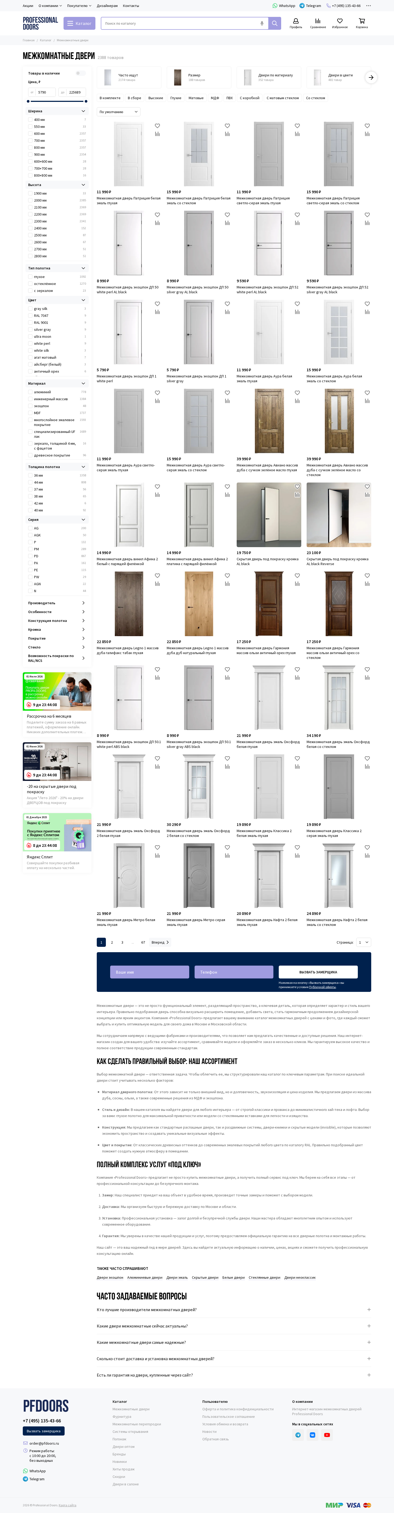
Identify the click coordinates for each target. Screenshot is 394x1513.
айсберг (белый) (60, 364)
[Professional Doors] (40, 23)
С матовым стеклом (283, 97)
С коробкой (249, 97)
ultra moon (60, 336)
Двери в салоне (126, 1484)
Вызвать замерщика (318, 972)
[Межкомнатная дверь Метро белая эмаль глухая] (129, 875)
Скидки (119, 1476)
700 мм (60, 140)
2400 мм (60, 228)
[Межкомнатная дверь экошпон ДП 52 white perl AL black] (269, 243)
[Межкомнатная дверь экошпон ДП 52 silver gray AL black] (339, 243)
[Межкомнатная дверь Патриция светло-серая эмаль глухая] (269, 154)
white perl (60, 343)
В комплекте (110, 97)
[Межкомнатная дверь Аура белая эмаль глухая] (269, 332)
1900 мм (60, 193)
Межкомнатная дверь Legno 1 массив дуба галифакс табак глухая (128, 650)
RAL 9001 (60, 322)
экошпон (60, 405)
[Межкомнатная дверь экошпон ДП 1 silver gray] (199, 332)
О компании (302, 1401)
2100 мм (60, 207)
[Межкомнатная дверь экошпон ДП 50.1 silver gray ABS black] (199, 697)
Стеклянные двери (264, 1277)
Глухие (175, 97)
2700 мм (60, 249)
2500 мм (60, 235)
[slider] (28, 101)
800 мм (60, 147)
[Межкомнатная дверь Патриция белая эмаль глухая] (129, 154)
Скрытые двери (205, 1277)
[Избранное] (157, 126)
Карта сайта (67, 1505)
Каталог (45, 40)
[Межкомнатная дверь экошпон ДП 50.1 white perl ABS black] (129, 697)
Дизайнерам (107, 5)
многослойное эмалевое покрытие (60, 422)
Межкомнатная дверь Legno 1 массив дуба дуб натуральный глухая (198, 650)
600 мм (60, 133)
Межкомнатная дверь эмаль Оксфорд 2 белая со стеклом (198, 833)
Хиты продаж (124, 1469)
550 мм (60, 126)
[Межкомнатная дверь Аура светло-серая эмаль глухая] (129, 421)
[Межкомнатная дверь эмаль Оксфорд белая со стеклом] (339, 697)
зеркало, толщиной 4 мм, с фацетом (60, 446)
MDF (60, 412)
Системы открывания (130, 1431)
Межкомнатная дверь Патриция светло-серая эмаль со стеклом (333, 200)
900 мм (60, 154)
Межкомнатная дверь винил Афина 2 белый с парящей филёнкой (127, 561)
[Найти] (274, 23)
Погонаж (119, 1439)
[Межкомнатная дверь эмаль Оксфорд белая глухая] (269, 697)
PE (60, 570)
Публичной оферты (322, 987)
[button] (97, 77)
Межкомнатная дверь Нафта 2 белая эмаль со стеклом (337, 922)
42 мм (60, 503)
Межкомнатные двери (131, 1409)
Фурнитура (122, 1416)
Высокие (155, 97)
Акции (28, 5)
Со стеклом (315, 97)
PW (60, 576)
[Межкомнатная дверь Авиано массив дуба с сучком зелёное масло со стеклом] (339, 421)
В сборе (134, 97)
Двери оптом (124, 1446)
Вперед (158, 942)
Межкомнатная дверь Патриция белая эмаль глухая (129, 200)
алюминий (60, 392)
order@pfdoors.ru (44, 1443)
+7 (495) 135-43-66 (346, 5)
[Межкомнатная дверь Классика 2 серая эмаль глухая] (339, 786)
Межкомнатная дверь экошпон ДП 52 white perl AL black (267, 289)
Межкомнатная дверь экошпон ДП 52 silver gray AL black (337, 289)
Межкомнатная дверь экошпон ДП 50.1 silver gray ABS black (199, 744)
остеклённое (60, 283)
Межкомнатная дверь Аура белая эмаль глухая (264, 378)
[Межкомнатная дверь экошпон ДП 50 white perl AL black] (129, 243)
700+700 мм (60, 168)
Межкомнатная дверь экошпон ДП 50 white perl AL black (127, 289)
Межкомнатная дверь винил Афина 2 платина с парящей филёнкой (197, 561)
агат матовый (60, 357)
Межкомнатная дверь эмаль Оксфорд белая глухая (268, 744)
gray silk (60, 308)
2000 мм (60, 200)
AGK (60, 535)
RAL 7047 (60, 315)
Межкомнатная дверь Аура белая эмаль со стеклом (334, 378)
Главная (29, 40)
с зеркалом (60, 290)
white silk (60, 350)
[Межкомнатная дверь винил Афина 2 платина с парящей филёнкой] (199, 515)
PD (60, 556)
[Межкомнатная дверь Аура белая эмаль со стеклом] (339, 332)
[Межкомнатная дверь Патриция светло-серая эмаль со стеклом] (339, 154)
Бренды (119, 1454)
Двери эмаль (177, 1277)
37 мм (60, 489)
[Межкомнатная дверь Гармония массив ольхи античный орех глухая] (269, 604)
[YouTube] (327, 1435)
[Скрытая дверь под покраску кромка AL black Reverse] (339, 515)
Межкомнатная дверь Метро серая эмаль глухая (196, 922)
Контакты (131, 5)
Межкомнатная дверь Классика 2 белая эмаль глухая (264, 833)
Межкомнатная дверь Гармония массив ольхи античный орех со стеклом (333, 653)
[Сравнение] (157, 134)
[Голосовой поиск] (261, 23)
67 (143, 942)
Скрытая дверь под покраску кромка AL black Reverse (338, 561)
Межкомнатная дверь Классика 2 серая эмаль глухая (334, 833)
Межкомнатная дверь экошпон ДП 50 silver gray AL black (197, 289)
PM (60, 549)
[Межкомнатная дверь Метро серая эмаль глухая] (199, 875)
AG (60, 528)
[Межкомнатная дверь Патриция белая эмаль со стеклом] (199, 154)
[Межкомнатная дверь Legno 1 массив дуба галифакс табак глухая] (129, 604)
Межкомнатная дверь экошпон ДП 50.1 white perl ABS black (129, 744)
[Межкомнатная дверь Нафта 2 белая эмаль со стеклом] (339, 875)
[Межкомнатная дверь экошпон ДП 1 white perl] (129, 332)
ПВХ (229, 97)
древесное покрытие (60, 455)
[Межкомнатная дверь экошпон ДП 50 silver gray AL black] (199, 243)
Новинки (120, 1461)
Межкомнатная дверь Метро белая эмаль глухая (126, 922)
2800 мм (60, 256)
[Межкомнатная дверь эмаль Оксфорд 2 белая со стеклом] (199, 786)
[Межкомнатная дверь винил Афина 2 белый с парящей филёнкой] (129, 515)
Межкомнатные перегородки (137, 1424)
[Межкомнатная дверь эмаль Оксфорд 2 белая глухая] (129, 786)
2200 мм (60, 214)
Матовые (196, 97)
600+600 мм (60, 161)
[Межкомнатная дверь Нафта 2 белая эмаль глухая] (269, 875)
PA (60, 563)
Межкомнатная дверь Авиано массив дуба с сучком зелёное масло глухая (267, 467)
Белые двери (233, 1277)
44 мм (60, 482)
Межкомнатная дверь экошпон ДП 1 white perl (127, 378)
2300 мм (60, 221)
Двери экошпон (110, 1277)
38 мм (60, 496)
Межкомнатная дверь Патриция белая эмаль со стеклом (199, 200)
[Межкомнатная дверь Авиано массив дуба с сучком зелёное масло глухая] (269, 421)
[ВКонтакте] (312, 1435)
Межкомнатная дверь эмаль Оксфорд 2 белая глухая (128, 833)
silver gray (60, 329)
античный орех (60, 371)
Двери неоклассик (300, 1277)
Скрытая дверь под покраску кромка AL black (268, 561)
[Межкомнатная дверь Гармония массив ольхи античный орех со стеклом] (339, 604)
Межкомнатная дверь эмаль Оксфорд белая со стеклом (338, 744)
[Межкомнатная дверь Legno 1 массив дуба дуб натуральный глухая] (199, 604)
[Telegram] (298, 1435)
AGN (60, 583)
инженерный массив (60, 398)
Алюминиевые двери (144, 1277)
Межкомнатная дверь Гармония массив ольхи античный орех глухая (266, 650)
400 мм (60, 119)
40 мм (60, 510)
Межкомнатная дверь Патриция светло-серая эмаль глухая (263, 200)
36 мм (60, 475)
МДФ (215, 97)
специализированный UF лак (60, 434)
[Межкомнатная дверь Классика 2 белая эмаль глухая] (269, 786)
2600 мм (60, 242)
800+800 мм (60, 175)
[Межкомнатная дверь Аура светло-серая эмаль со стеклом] (199, 421)
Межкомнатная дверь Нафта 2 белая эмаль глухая (267, 922)
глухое (60, 276)
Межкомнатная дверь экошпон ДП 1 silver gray (196, 378)
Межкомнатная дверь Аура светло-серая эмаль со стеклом (196, 467)
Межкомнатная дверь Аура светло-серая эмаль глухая (126, 467)
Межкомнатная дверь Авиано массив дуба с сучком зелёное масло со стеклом (337, 470)
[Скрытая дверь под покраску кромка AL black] (269, 515)
